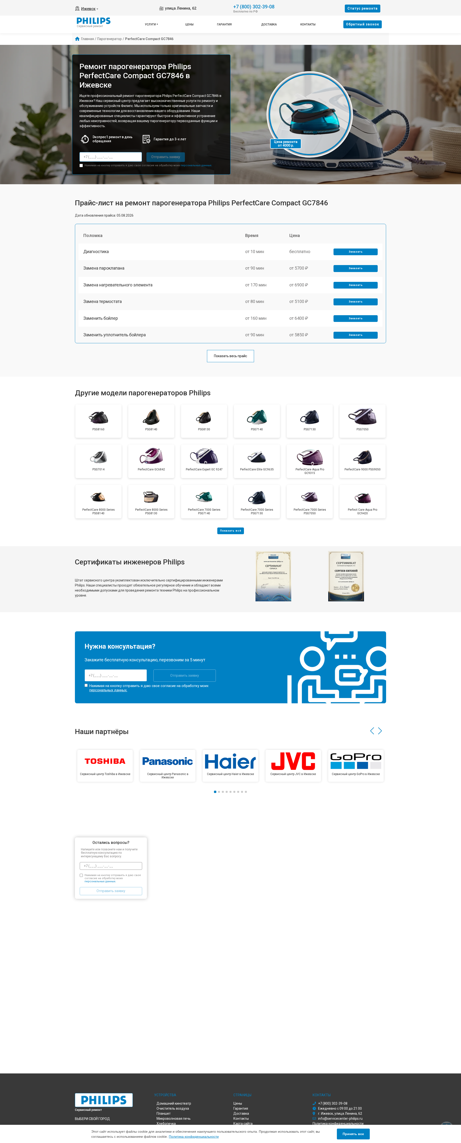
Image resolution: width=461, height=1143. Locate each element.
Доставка (269, 24)
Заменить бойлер (100, 318)
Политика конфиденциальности (194, 1136)
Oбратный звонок (362, 24)
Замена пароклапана (103, 268)
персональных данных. (196, 165)
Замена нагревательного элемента (117, 284)
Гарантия (224, 24)
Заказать (356, 251)
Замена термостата (102, 301)
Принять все (353, 1134)
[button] (372, 731)
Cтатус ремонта (362, 8)
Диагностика (96, 251)
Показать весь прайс (230, 356)
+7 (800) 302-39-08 (253, 6)
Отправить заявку (165, 157)
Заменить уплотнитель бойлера (114, 334)
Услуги (150, 24)
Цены (189, 24)
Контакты (307, 24)
